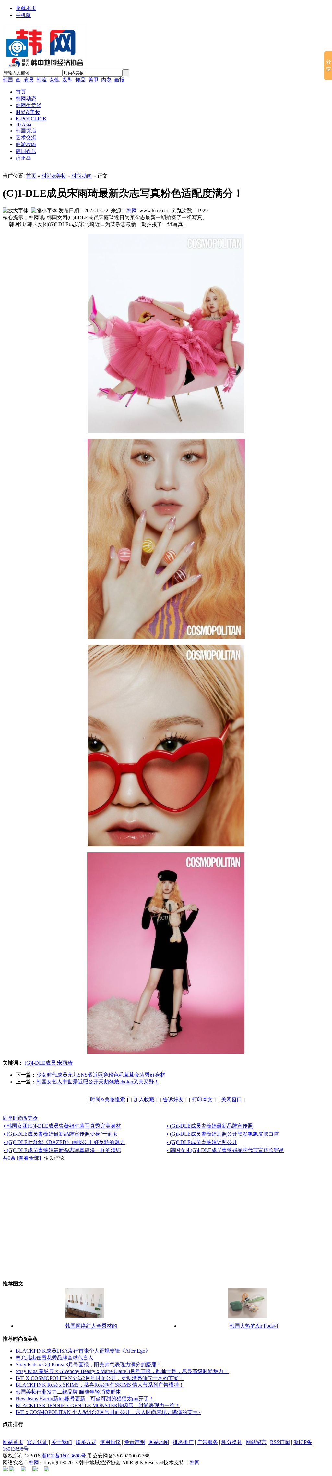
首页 (31, 176)
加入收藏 (144, 1099)
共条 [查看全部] (22, 1158)
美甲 (93, 79)
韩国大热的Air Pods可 (254, 1326)
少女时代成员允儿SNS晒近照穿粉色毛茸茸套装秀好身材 (100, 1075)
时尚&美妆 (54, 176)
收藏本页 (26, 8)
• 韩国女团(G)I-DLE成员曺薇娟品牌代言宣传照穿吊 (225, 1150)
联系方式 (86, 1442)
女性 (54, 79)
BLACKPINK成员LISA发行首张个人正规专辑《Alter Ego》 (83, 1351)
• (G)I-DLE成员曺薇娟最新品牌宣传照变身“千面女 (61, 1134)
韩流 (41, 79)
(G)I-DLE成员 (40, 1063)
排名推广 (183, 1442)
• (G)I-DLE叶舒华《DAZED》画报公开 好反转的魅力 (64, 1142)
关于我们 (61, 1442)
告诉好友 (173, 1099)
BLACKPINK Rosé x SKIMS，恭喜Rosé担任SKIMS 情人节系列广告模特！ (100, 1385)
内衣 (106, 79)
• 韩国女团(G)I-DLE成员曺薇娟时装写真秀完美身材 (62, 1126)
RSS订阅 (280, 1442)
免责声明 (134, 1442)
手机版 (23, 15)
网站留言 (256, 1442)
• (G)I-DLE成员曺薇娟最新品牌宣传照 (210, 1126)
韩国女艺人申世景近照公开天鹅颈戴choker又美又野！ (97, 1081)
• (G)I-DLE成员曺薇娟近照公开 (202, 1142)
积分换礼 (231, 1442)
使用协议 (110, 1442)
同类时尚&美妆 (20, 1118)
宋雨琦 (65, 1063)
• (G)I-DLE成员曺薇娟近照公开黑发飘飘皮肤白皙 (223, 1134)
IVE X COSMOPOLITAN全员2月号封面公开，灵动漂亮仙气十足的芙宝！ (100, 1378)
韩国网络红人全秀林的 (91, 1326)
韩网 (131, 210)
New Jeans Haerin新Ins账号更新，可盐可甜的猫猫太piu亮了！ (85, 1398)
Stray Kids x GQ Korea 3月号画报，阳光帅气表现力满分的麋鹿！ (88, 1364)
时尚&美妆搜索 (107, 1099)
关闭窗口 (231, 1099)
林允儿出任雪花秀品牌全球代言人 (54, 1357)
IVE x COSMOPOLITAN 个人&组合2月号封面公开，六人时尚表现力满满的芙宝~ (108, 1412)
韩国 (8, 79)
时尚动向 (81, 176)
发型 (67, 79)
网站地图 (158, 1442)
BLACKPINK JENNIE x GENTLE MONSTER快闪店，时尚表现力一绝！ (98, 1405)
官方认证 (37, 1442)
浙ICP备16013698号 (64, 1455)
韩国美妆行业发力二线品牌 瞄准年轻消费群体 (68, 1392)
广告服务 (207, 1442)
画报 (119, 79)
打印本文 (202, 1099)
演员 (28, 79)
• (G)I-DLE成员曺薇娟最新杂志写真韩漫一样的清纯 (62, 1150)
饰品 (80, 79)
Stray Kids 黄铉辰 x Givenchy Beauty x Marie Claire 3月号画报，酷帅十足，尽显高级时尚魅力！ (122, 1371)
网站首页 (13, 1442)
